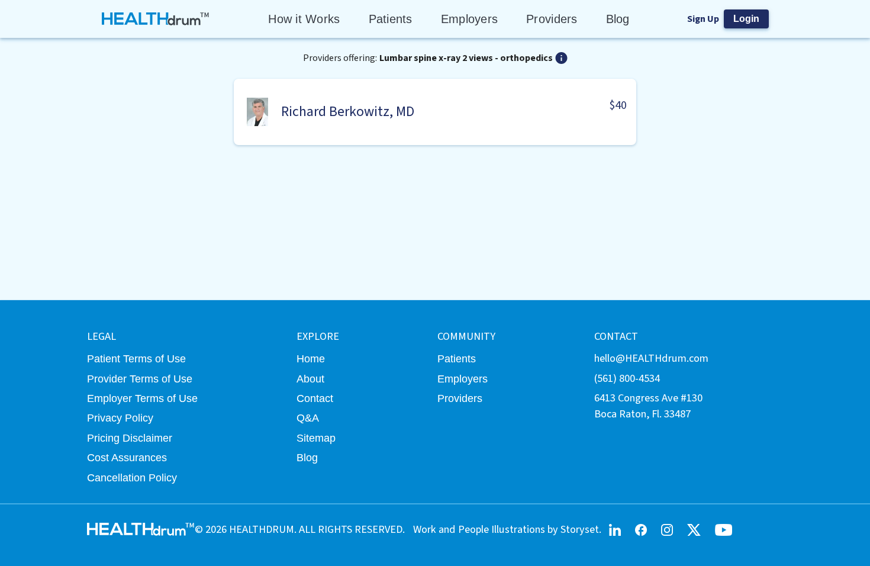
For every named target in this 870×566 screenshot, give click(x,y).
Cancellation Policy (132, 477)
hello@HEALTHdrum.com (651, 358)
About (310, 378)
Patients (391, 18)
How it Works (304, 18)
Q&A (308, 417)
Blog (618, 18)
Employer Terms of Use (142, 398)
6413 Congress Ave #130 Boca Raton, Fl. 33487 (648, 406)
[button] (435, 112)
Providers (551, 18)
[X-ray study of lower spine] (561, 58)
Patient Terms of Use (136, 358)
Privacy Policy (120, 417)
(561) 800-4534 (627, 378)
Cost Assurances (127, 457)
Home (311, 358)
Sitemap (316, 438)
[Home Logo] (156, 18)
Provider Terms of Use (139, 378)
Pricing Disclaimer (129, 438)
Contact (315, 398)
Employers (469, 18)
